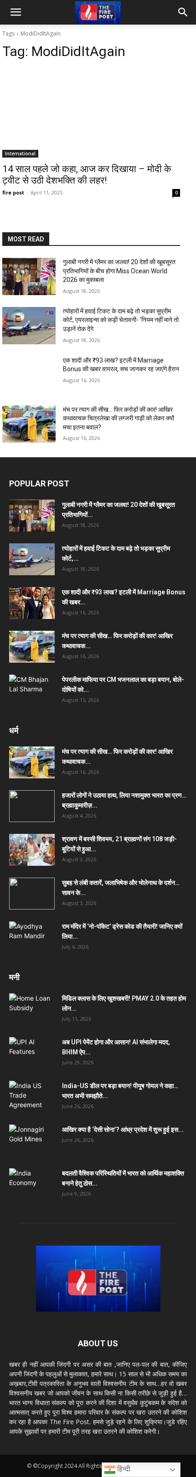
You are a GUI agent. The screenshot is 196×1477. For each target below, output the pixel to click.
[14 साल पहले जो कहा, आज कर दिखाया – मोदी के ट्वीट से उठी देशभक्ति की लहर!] (91, 113)
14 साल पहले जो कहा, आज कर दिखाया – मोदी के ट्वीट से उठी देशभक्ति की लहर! (86, 175)
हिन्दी (122, 1469)
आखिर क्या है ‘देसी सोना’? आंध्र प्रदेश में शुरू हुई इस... (123, 1129)
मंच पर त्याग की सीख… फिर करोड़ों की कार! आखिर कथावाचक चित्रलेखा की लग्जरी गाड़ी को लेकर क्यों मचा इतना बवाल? (118, 418)
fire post (13, 192)
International (20, 153)
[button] (15, 12)
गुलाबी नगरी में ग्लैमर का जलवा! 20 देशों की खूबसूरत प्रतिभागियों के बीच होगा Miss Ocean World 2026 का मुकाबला (119, 270)
